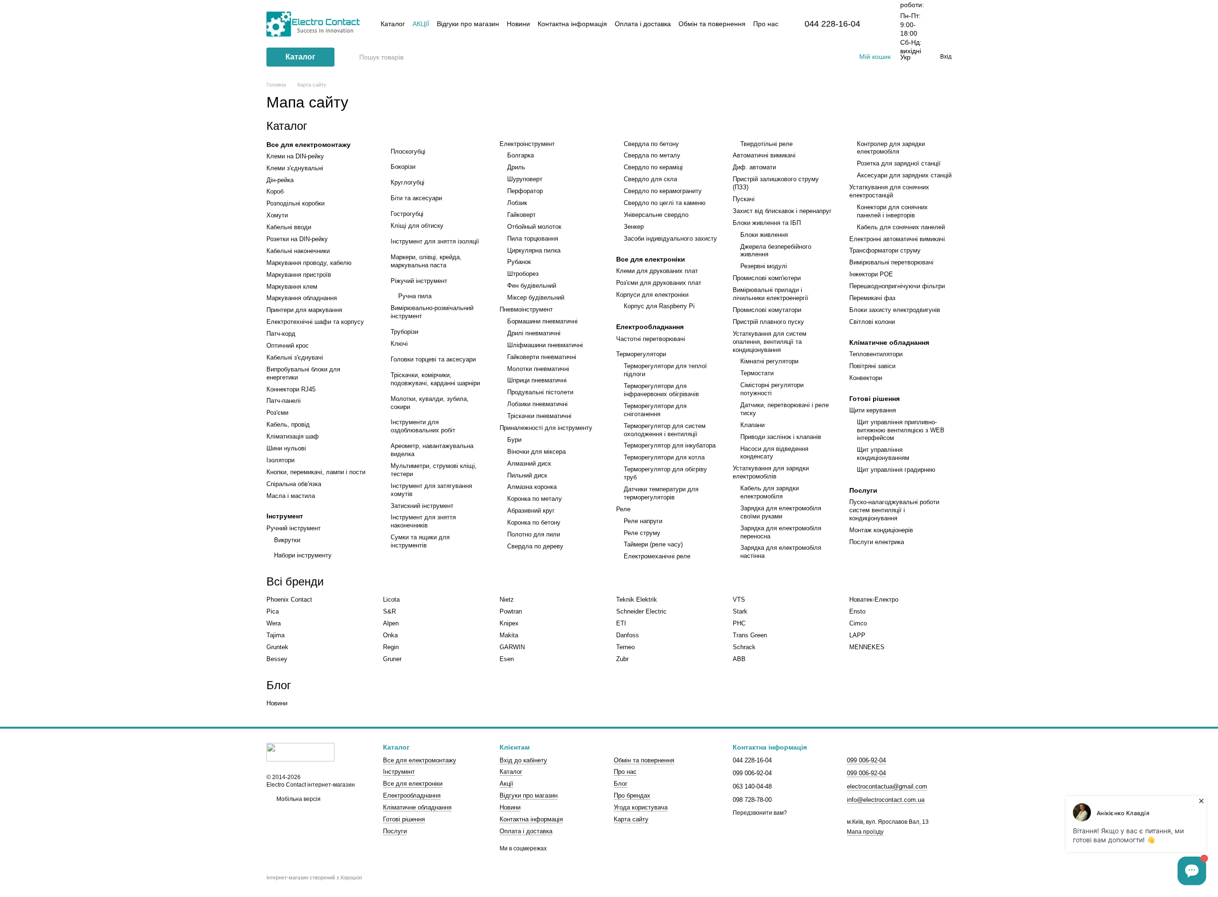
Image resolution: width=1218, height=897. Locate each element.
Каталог (393, 24)
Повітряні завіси (872, 366)
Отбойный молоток (534, 226)
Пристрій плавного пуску (768, 321)
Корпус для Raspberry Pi (659, 306)
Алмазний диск (529, 463)
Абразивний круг (531, 510)
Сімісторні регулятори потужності (772, 389)
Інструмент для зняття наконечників (423, 521)
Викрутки (287, 540)
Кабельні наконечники (298, 250)
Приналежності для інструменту (546, 427)
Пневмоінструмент (526, 309)
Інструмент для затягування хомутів (431, 489)
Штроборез (523, 273)
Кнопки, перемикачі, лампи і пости (315, 472)
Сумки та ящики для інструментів (420, 541)
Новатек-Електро (873, 599)
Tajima (275, 635)
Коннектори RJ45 (290, 389)
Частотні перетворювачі (650, 338)
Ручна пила (415, 296)
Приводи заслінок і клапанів (780, 436)
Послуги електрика (876, 542)
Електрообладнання (650, 327)
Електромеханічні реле (657, 556)
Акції (421, 24)
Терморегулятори (641, 354)
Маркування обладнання (301, 298)
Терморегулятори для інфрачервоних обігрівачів (661, 390)
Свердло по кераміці (653, 167)
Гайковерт (521, 214)
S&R (389, 611)
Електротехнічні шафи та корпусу (315, 321)
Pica (272, 611)
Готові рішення (874, 398)
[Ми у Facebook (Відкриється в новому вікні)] (811, 57)
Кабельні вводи (288, 227)
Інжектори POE (871, 274)
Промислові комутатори (767, 309)
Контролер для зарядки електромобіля (891, 148)
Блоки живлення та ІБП (767, 222)
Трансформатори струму (885, 250)
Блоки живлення (764, 234)
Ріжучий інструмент (419, 280)
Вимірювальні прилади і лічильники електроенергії (770, 294)
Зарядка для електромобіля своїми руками (780, 512)
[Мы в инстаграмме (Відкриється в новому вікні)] (834, 57)
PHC (739, 623)
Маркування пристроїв (298, 274)
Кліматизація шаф (292, 436)
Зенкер (634, 226)
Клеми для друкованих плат (657, 270)
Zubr (622, 659)
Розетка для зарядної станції (899, 163)
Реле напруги (643, 521)
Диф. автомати (754, 167)
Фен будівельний (531, 285)
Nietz (507, 599)
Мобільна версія (298, 799)
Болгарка (520, 155)
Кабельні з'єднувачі (294, 357)
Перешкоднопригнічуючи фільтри (897, 286)
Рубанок (519, 261)
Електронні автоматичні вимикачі (897, 239)
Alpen (391, 623)
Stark (740, 611)
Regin (391, 647)
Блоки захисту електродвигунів (894, 309)
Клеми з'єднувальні (294, 168)
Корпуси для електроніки (652, 294)
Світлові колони (872, 321)
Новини (518, 24)
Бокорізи (403, 166)
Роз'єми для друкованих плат (658, 282)
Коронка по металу (534, 498)
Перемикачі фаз (872, 298)
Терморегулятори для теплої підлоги (665, 370)
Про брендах (632, 795)
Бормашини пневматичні (542, 321)
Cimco (858, 623)
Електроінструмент (527, 143)
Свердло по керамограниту (663, 191)
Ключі (399, 343)
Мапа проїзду (865, 832)
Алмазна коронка (532, 486)
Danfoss (627, 635)
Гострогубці (407, 213)
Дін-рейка (280, 180)
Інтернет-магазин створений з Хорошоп (314, 877)
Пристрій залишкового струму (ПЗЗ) (776, 183)
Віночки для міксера (536, 451)
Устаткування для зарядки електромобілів (771, 472)
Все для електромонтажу (308, 144)
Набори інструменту (303, 555)
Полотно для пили (533, 534)
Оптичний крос (287, 345)
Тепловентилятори (876, 354)
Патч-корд (280, 333)
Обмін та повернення (712, 24)
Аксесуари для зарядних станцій (904, 175)
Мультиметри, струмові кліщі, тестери (434, 470)
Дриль (516, 167)
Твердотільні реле (766, 143)
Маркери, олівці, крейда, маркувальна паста (426, 261)
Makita (509, 635)
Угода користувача (641, 807)
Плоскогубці (408, 151)
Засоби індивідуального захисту (670, 238)
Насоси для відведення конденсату (774, 452)
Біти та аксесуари (416, 198)
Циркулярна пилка (533, 250)
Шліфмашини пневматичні (545, 345)
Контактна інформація (572, 24)
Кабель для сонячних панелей (901, 227)
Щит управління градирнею (896, 469)
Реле (623, 509)
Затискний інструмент (422, 505)
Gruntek (277, 647)
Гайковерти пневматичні (541, 357)
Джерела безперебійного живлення (775, 250)
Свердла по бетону (651, 143)
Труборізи (404, 331)
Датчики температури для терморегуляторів (661, 493)
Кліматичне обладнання (889, 342)
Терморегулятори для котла (664, 457)
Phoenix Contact (289, 599)
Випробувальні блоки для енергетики (303, 373)
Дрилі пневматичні (533, 333)
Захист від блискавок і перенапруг (782, 210)
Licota (391, 599)
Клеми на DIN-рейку (295, 156)
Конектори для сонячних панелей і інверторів (892, 211)
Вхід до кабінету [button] (523, 760)
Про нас (765, 24)
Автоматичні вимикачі (764, 155)
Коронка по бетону (533, 522)
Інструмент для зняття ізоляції (435, 241)
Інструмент (284, 516)
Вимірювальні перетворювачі (891, 262)
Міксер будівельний (535, 297)
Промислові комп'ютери (767, 278)
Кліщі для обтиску (417, 225)
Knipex (509, 623)
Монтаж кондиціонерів (881, 530)
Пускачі (744, 199)
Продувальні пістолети (540, 392)
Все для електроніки (650, 259)
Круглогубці (407, 182)
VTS (739, 599)
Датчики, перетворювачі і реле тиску (784, 409)
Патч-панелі (283, 400)
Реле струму (642, 532)
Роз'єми (277, 412)
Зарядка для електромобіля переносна (780, 532)
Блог (621, 783)
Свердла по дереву (535, 546)
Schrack (744, 647)
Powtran (511, 611)
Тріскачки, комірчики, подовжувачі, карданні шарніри (435, 379)
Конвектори (865, 377)
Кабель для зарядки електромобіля (769, 492)
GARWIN (512, 647)
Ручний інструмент (293, 528)
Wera (273, 623)
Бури (514, 439)
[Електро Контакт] (300, 752)
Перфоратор (525, 191)
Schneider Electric (641, 611)
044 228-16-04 (832, 24)
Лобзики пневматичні (537, 404)
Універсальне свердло (656, 214)
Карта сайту (631, 819)
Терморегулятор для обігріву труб (665, 473)
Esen (507, 659)
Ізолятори (280, 460)
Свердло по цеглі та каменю (665, 202)
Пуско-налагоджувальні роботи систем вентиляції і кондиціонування (894, 510)
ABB (739, 659)
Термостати (757, 373)
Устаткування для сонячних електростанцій (889, 191)
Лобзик (517, 202)
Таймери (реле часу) (653, 544)
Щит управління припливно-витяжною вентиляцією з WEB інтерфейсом (900, 430)
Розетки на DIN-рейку (297, 239)
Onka (390, 635)
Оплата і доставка (643, 24)
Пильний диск (527, 475)
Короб (275, 191)
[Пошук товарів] (351, 57)
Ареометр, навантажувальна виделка (432, 450)
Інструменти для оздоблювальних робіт (423, 426)
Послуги (863, 490)
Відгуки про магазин (468, 24)
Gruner (392, 659)
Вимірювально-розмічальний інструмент (432, 312)
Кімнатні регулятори (769, 361)
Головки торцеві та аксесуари (433, 359)
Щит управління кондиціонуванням (883, 453)
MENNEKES (866, 647)
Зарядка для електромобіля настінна (780, 551)
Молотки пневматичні (538, 368)
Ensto (857, 611)
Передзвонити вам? (760, 812)
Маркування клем (291, 286)
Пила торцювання (532, 238)
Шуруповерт (524, 179)
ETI (621, 623)
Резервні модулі (763, 266)
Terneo (625, 647)
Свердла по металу (652, 155)
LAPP (857, 635)
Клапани (752, 425)
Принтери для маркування (304, 309)
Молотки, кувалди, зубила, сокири (430, 402)
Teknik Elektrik (636, 599)
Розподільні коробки (295, 203)
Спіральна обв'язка (293, 484)
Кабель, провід (288, 424)
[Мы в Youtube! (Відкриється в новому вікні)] (823, 57)
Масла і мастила (290, 495)
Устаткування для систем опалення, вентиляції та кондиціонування (769, 341)
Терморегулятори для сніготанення (655, 410)
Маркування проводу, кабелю (309, 262)
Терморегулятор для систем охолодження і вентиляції (665, 430)
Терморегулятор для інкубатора (670, 445)
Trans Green (750, 635)
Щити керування (872, 410)
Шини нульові (286, 448)
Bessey (276, 659)
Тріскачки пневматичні (539, 415)
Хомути (277, 215)
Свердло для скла (650, 179)
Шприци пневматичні (537, 380)
